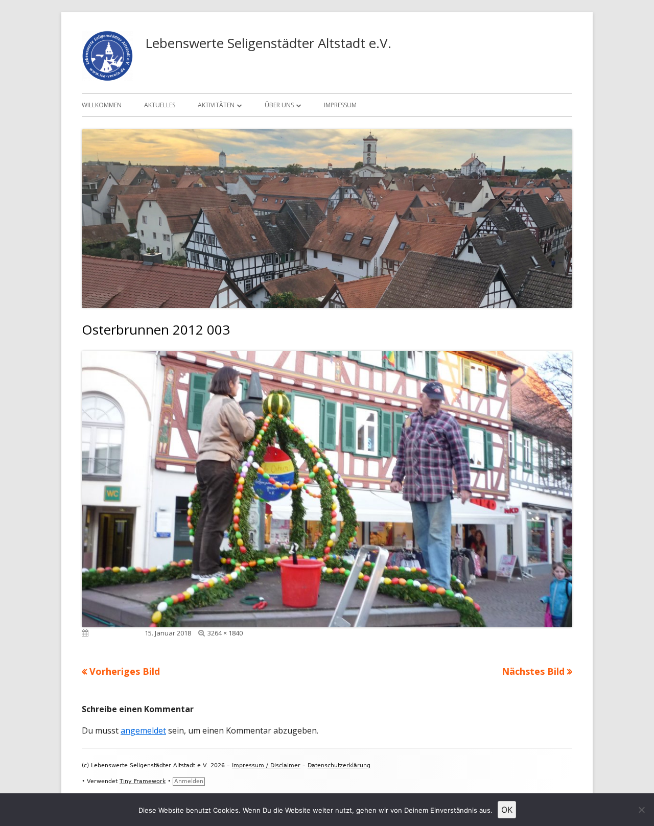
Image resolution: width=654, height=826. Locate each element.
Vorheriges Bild (124, 671)
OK (506, 810)
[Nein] (641, 810)
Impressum (340, 105)
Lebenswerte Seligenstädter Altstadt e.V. (268, 43)
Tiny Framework (143, 781)
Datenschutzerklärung (339, 765)
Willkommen (102, 105)
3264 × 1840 (225, 633)
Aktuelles (159, 105)
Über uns (279, 105)
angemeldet (143, 730)
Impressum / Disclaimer (266, 765)
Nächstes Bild (533, 671)
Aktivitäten (216, 105)
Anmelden (188, 781)
